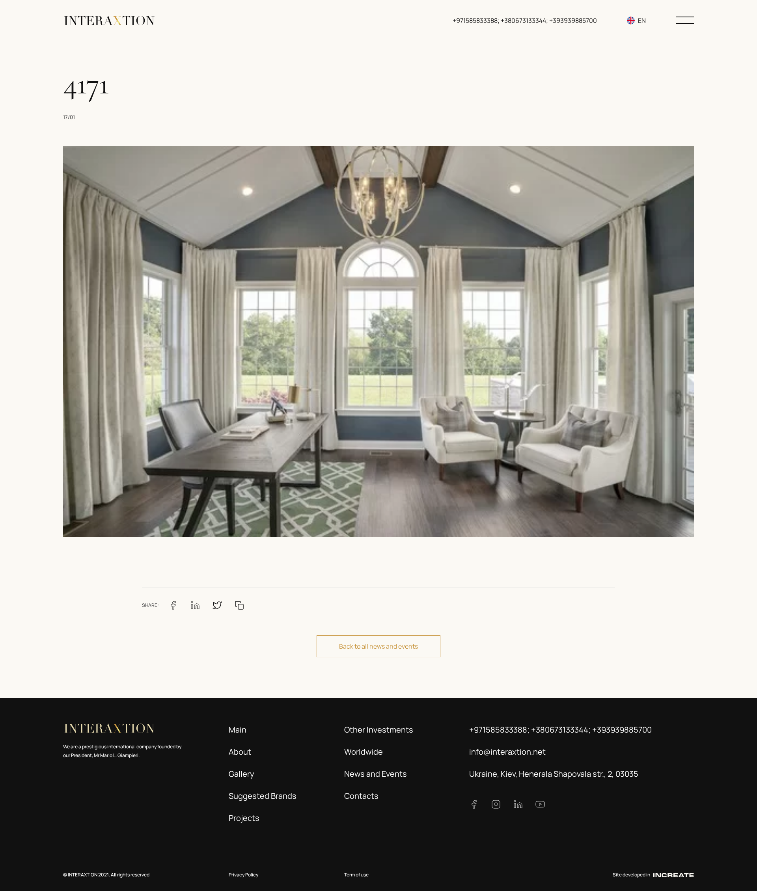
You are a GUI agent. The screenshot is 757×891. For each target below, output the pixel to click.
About (240, 751)
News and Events (375, 773)
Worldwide (363, 751)
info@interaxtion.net (507, 751)
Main (237, 729)
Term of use (356, 874)
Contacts (361, 796)
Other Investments (378, 729)
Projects (244, 818)
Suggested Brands (262, 796)
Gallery (241, 773)
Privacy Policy (243, 874)
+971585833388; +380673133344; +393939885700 (525, 20)
